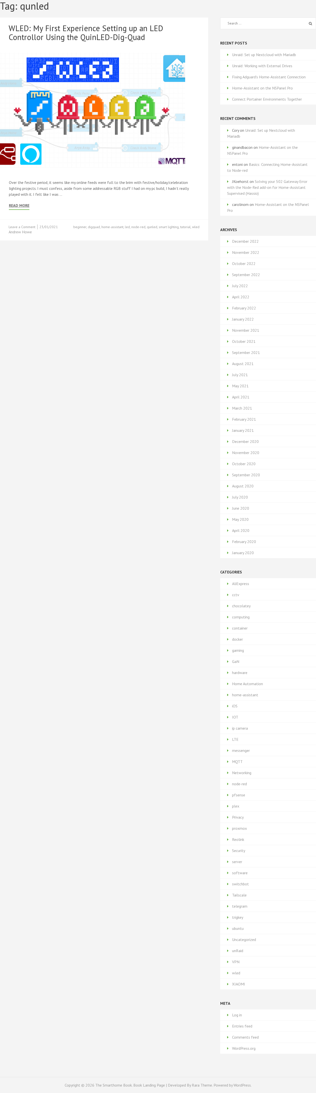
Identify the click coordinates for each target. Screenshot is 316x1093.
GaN (235, 661)
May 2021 (240, 385)
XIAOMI (238, 984)
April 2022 (240, 296)
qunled (152, 227)
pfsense (238, 794)
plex (235, 806)
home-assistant (112, 227)
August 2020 (243, 485)
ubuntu (238, 928)
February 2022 (244, 308)
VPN (235, 961)
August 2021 (243, 363)
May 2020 (240, 519)
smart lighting (169, 227)
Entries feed (242, 1026)
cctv (235, 594)
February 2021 (244, 419)
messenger (241, 750)
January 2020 (243, 552)
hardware (239, 672)
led (127, 227)
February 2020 (244, 541)
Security (238, 850)
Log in (237, 1014)
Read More (19, 205)
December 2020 (245, 441)
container (240, 628)
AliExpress (240, 583)
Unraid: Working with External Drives (262, 65)
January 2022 (243, 319)
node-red (138, 227)
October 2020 (244, 463)
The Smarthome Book (113, 1085)
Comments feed (245, 1037)
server (237, 861)
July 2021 (240, 374)
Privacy (238, 817)
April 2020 (240, 530)
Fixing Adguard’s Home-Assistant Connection (269, 76)
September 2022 (246, 274)
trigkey (237, 917)
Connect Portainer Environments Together (267, 99)
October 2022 (244, 263)
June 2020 (240, 508)
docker (237, 639)
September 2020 (246, 474)
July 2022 (240, 285)
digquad (94, 227)
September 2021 (246, 352)
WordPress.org (244, 1048)
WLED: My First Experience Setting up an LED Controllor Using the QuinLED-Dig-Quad (86, 32)
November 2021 (245, 330)
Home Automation (247, 683)
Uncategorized (244, 939)
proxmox (239, 828)
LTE (235, 739)
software (240, 872)
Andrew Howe (20, 231)
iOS (234, 705)
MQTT (237, 761)
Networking (241, 772)
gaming (238, 650)
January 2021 (243, 430)
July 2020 (240, 497)
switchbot (240, 883)
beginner (79, 227)
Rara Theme (202, 1085)
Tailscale (239, 895)
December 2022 (245, 241)
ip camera (240, 728)
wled (195, 227)
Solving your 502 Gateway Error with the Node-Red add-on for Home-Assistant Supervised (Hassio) (267, 187)
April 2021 (240, 396)
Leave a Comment (22, 227)
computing (241, 616)
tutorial (185, 227)
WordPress (242, 1085)
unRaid (237, 950)
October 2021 (244, 341)
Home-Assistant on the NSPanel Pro (262, 88)
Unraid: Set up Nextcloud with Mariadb (264, 54)
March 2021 (242, 408)
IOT (235, 717)
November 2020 (245, 452)
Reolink (238, 839)
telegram (239, 906)
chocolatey (241, 605)
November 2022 (245, 252)
